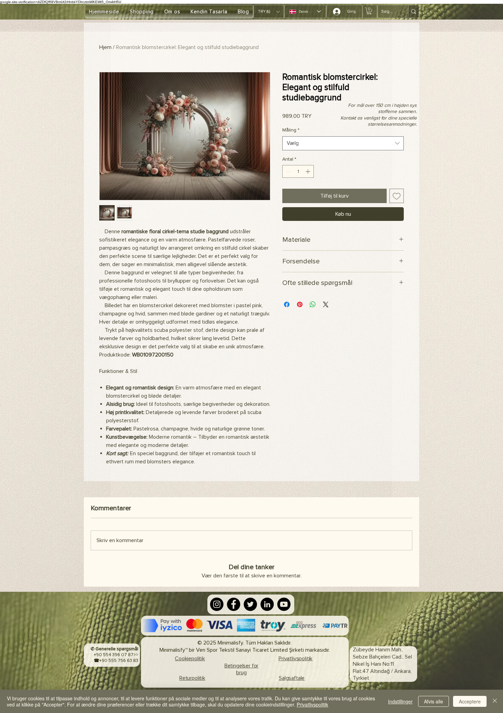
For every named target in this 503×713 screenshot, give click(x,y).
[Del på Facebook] (287, 304)
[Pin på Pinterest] (300, 304)
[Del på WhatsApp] (313, 304)
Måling (290, 130)
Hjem (105, 47)
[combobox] (343, 143)
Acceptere (470, 701)
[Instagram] (216, 604)
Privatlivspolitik (312, 704)
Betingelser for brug (241, 669)
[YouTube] (284, 604)
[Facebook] (233, 604)
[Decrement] (287, 171)
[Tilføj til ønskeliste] (396, 196)
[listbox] (269, 11)
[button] (269, 11)
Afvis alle (433, 701)
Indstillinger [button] (400, 701)
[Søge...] (413, 11)
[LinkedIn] (267, 604)
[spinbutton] (298, 171)
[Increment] (308, 171)
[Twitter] (250, 604)
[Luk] (495, 701)
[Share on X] (326, 304)
